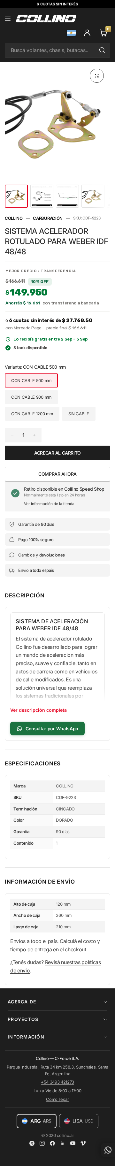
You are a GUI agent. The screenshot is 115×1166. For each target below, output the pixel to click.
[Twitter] (32, 1143)
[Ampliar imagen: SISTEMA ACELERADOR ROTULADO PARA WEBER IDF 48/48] (97, 76)
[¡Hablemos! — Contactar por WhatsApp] (108, 1150)
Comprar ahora (57, 474)
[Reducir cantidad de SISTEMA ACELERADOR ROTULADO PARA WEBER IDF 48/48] (12, 435)
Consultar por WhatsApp (52, 728)
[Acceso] (87, 33)
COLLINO (14, 218)
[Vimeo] (83, 1143)
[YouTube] (73, 1143)
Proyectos (23, 1019)
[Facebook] (52, 1143)
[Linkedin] (62, 1143)
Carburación (47, 218)
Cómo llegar (57, 1099)
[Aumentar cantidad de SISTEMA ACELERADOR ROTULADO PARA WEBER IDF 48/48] (34, 435)
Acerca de (22, 1001)
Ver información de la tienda (49, 503)
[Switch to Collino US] (71, 33)
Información (26, 1036)
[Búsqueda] (102, 50)
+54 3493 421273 (57, 1082)
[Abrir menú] (8, 19)
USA (83, 1121)
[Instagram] (42, 1143)
